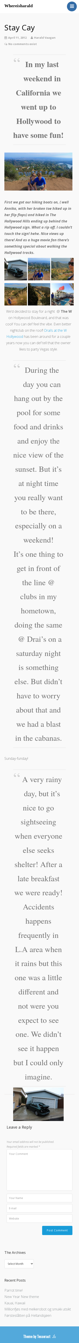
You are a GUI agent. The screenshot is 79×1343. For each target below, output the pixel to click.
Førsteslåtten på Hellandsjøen (27, 1315)
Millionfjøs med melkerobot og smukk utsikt (37, 1309)
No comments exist (22, 44)
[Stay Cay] (38, 172)
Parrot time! (13, 1290)
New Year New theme (21, 1296)
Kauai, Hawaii (14, 1303)
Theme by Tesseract (36, 1336)
